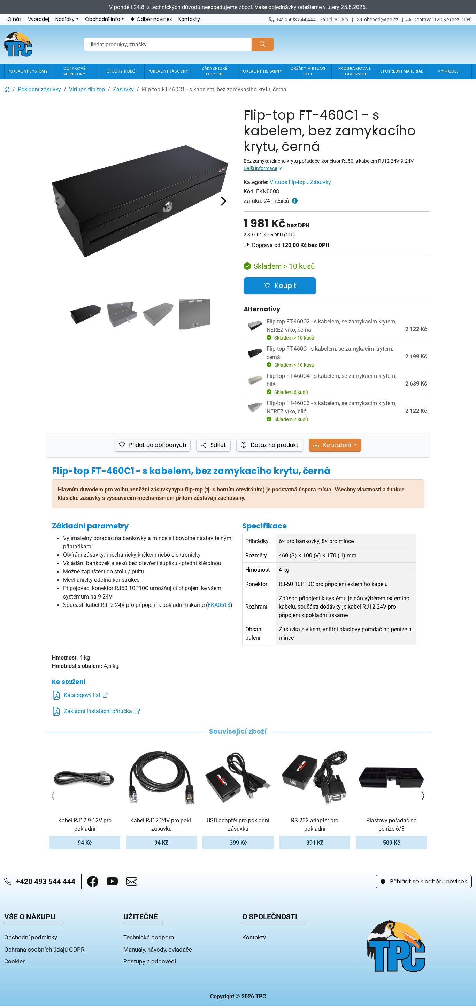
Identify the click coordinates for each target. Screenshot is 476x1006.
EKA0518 (219, 604)
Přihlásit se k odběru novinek (428, 881)
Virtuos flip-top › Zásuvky (300, 181)
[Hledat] (262, 44)
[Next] (222, 201)
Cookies (15, 961)
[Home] (7, 89)
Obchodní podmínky (30, 937)
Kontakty (189, 19)
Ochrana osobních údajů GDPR (44, 949)
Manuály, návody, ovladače (157, 949)
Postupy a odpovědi (149, 961)
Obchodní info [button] (102, 19)
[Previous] (57, 201)
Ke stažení (337, 445)
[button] (92, 881)
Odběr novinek (154, 19)
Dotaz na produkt (274, 445)
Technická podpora (148, 937)
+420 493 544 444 (44, 881)
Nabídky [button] (65, 19)
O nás (14, 19)
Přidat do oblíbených (157, 445)
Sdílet (217, 445)
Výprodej (38, 19)
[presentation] (53, 795)
